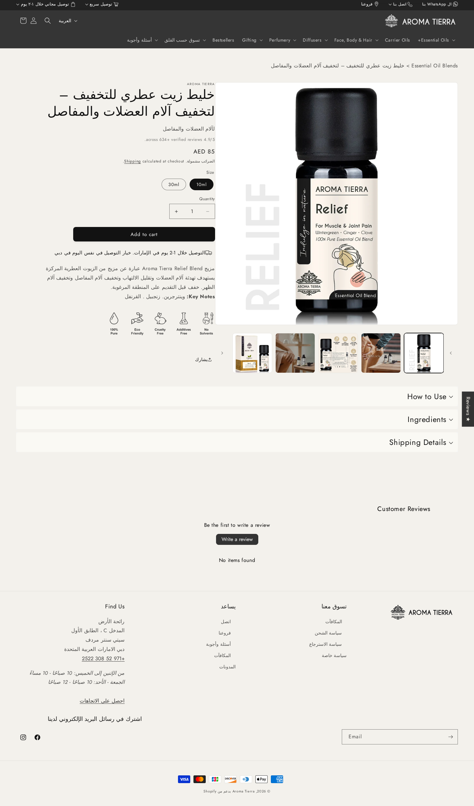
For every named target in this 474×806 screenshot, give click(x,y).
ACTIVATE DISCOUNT (237, 446)
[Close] (316, 351)
